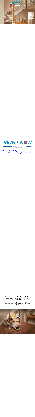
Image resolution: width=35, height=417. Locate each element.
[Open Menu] (34, 2)
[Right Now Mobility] (16, 2)
